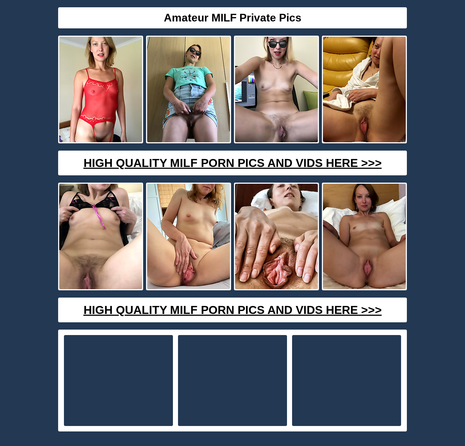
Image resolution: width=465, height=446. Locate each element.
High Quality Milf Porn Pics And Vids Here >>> (233, 163)
